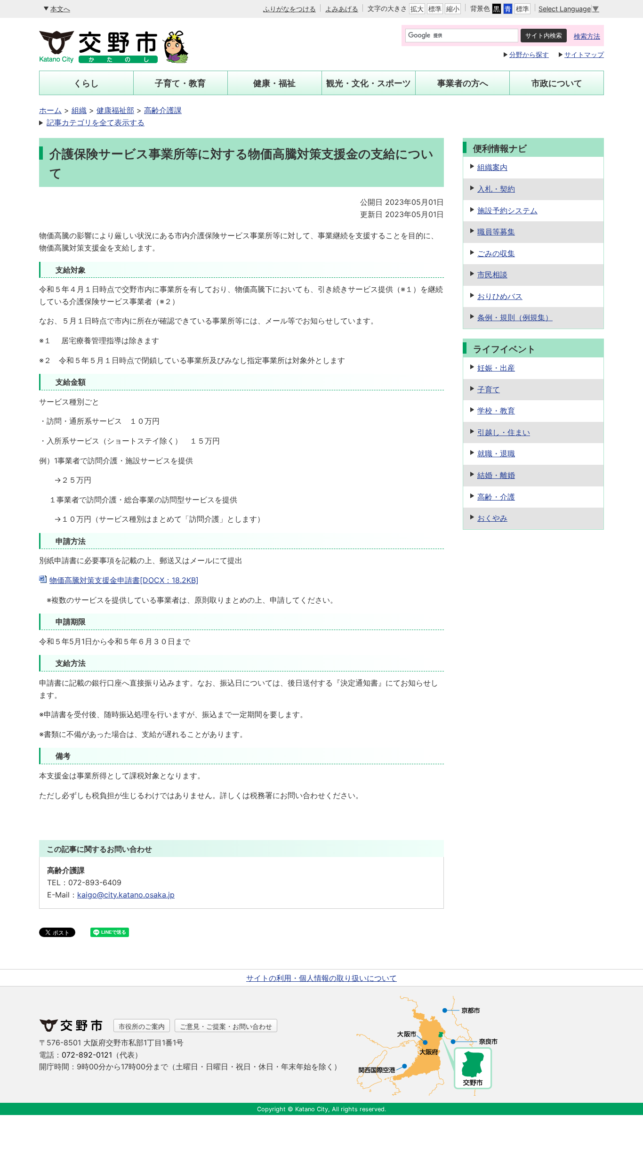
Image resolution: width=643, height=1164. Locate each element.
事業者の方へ (462, 83)
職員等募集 (496, 231)
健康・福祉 (274, 83)
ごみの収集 (496, 253)
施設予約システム (507, 210)
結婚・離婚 (496, 475)
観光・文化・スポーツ (368, 83)
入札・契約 (496, 189)
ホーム (50, 110)
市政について (556, 83)
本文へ (60, 9)
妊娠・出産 (496, 367)
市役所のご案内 (142, 1026)
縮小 (452, 9)
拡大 (417, 9)
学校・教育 (496, 410)
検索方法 (587, 36)
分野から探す (529, 54)
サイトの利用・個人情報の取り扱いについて (321, 978)
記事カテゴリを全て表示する (96, 122)
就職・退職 (496, 453)
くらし (86, 83)
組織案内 (492, 167)
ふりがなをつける (289, 9)
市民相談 (492, 274)
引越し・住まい (503, 432)
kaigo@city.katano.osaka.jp (126, 894)
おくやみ (492, 518)
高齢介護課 (163, 110)
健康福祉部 (115, 110)
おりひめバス (499, 296)
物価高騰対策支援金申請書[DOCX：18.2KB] (124, 580)
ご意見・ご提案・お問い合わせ (226, 1026)
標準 (435, 9)
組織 (79, 110)
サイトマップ (584, 54)
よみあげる (341, 9)
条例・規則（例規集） (515, 317)
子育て (488, 389)
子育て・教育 (180, 83)
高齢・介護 (496, 496)
